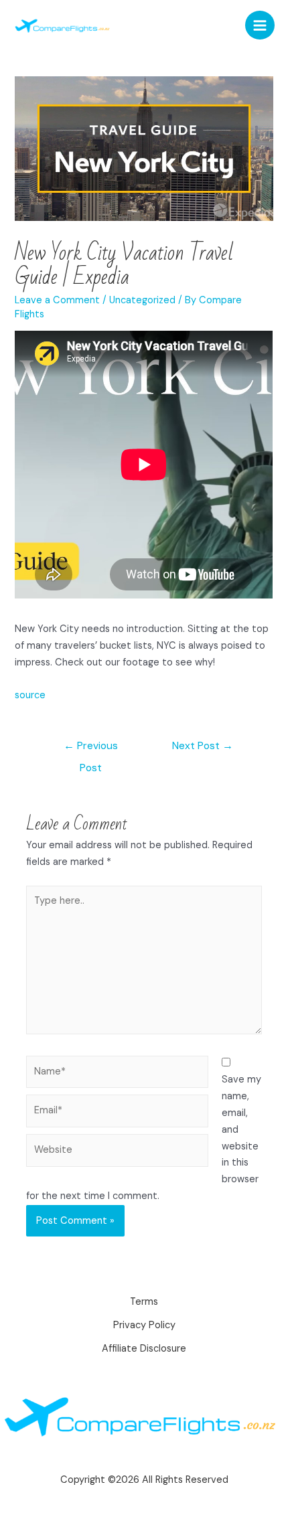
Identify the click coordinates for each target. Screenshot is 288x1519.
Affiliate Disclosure (144, 1348)
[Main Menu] (260, 25)
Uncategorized (142, 300)
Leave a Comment (57, 300)
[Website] (117, 1153)
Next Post (202, 745)
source (30, 695)
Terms (144, 1301)
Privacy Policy (144, 1325)
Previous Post (91, 749)
